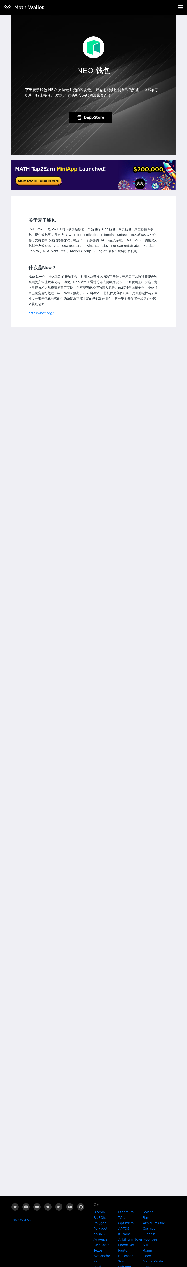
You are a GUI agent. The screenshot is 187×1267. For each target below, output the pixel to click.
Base (146, 1217)
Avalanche (102, 1256)
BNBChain (102, 1217)
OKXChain (102, 1245)
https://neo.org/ (41, 313)
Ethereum (126, 1212)
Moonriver (126, 1245)
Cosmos (149, 1228)
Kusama (124, 1234)
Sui (145, 1245)
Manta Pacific (153, 1261)
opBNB (99, 1234)
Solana (148, 1212)
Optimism (126, 1223)
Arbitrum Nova (130, 1239)
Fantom (124, 1250)
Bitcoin (99, 1212)
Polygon (100, 1223)
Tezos (98, 1250)
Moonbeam (151, 1239)
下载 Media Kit (21, 1219)
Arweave (100, 1239)
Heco (147, 1256)
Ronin (147, 1250)
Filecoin (149, 1234)
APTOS (123, 1228)
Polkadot (101, 1228)
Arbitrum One (154, 1223)
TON (121, 1217)
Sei (96, 1261)
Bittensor (125, 1256)
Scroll (122, 1261)
